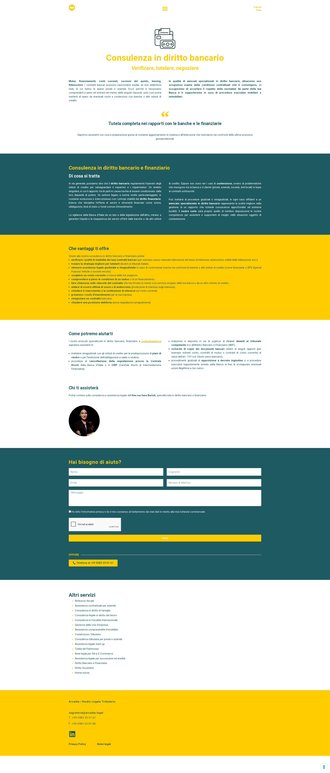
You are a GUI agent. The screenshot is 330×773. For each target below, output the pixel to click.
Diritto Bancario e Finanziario (91, 663)
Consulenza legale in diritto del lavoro (96, 615)
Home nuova (82, 672)
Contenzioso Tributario (88, 634)
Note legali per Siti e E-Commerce (94, 653)
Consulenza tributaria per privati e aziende (98, 639)
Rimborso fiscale (84, 600)
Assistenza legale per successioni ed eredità (100, 658)
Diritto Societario (84, 667)
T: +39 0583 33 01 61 (82, 717)
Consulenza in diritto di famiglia (92, 610)
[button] (165, 8)
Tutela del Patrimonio (87, 648)
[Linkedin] (72, 734)
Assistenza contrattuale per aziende (95, 605)
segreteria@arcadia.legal (86, 712)
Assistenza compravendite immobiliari (96, 629)
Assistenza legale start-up (90, 644)
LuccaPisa (257, 9)
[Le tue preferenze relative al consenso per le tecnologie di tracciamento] (324, 767)
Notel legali (104, 744)
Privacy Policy (77, 744)
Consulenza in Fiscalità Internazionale (96, 620)
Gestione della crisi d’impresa (91, 624)
